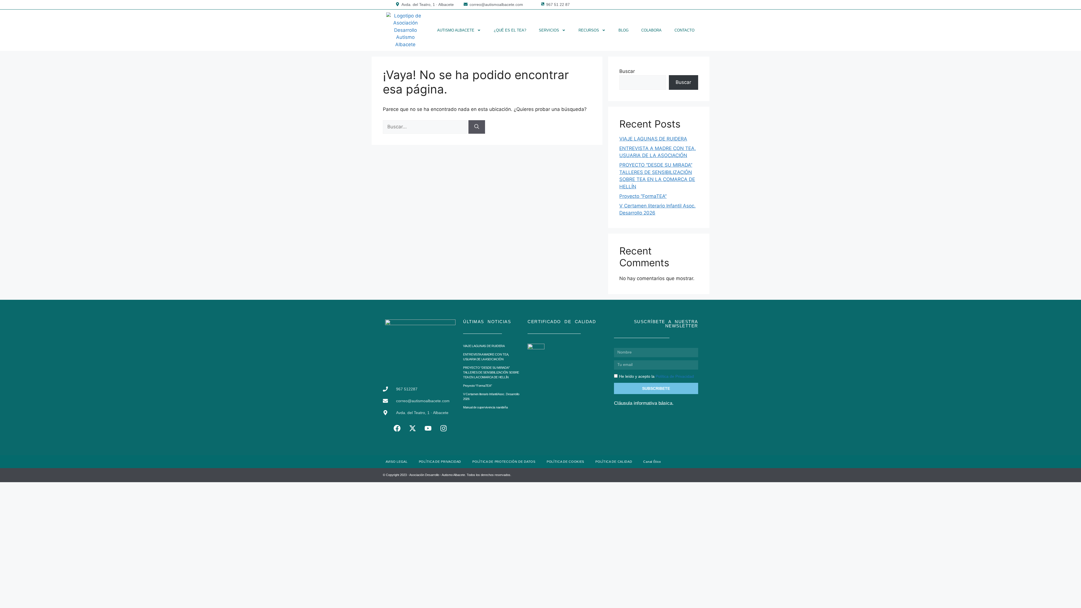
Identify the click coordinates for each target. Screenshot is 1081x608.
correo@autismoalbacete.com (496, 4)
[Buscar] (476, 127)
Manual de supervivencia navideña (485, 407)
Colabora (651, 30)
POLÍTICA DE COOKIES (565, 461)
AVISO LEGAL (397, 461)
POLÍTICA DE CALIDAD (613, 461)
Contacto (684, 30)
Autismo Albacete (455, 30)
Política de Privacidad (675, 376)
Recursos (589, 30)
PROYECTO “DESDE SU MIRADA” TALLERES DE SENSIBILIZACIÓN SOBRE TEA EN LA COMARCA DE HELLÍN (491, 372)
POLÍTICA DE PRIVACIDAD (440, 461)
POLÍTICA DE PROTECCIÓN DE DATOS (503, 461)
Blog (623, 30)
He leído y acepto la (656, 376)
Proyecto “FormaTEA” (643, 196)
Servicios (549, 30)
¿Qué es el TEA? (510, 30)
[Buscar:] (425, 126)
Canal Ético (652, 461)
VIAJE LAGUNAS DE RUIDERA (653, 139)
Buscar (627, 71)
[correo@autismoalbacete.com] (466, 4)
